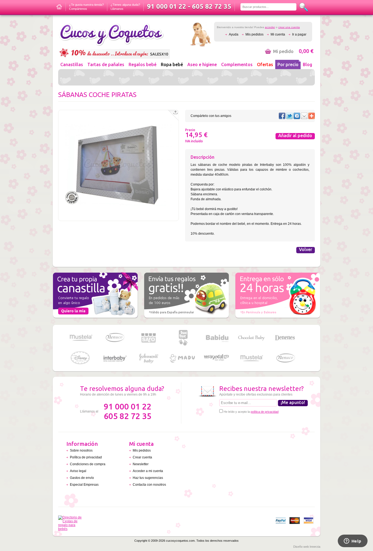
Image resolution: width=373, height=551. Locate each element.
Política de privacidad (86, 457)
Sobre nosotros (81, 450)
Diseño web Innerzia (306, 546)
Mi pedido (293, 51)
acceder (270, 27)
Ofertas (265, 64)
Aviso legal (78, 471)
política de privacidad (265, 411)
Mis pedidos (254, 34)
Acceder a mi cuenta (148, 471)
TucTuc (183, 338)
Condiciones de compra (87, 464)
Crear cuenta (142, 457)
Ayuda (233, 34)
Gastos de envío (82, 478)
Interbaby (114, 358)
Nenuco (114, 338)
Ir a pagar (299, 34)
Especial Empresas (84, 485)
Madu (183, 358)
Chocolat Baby (251, 338)
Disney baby (80, 358)
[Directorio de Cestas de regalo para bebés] (71, 529)
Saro (148, 338)
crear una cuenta (289, 27)
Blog (307, 64)
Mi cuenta (278, 34)
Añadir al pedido (295, 135)
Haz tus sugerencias (148, 478)
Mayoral (217, 358)
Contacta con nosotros (149, 485)
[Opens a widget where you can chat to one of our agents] (353, 541)
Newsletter (141, 464)
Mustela (80, 338)
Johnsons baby (148, 358)
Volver (305, 249)
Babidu (217, 338)
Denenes (285, 338)
